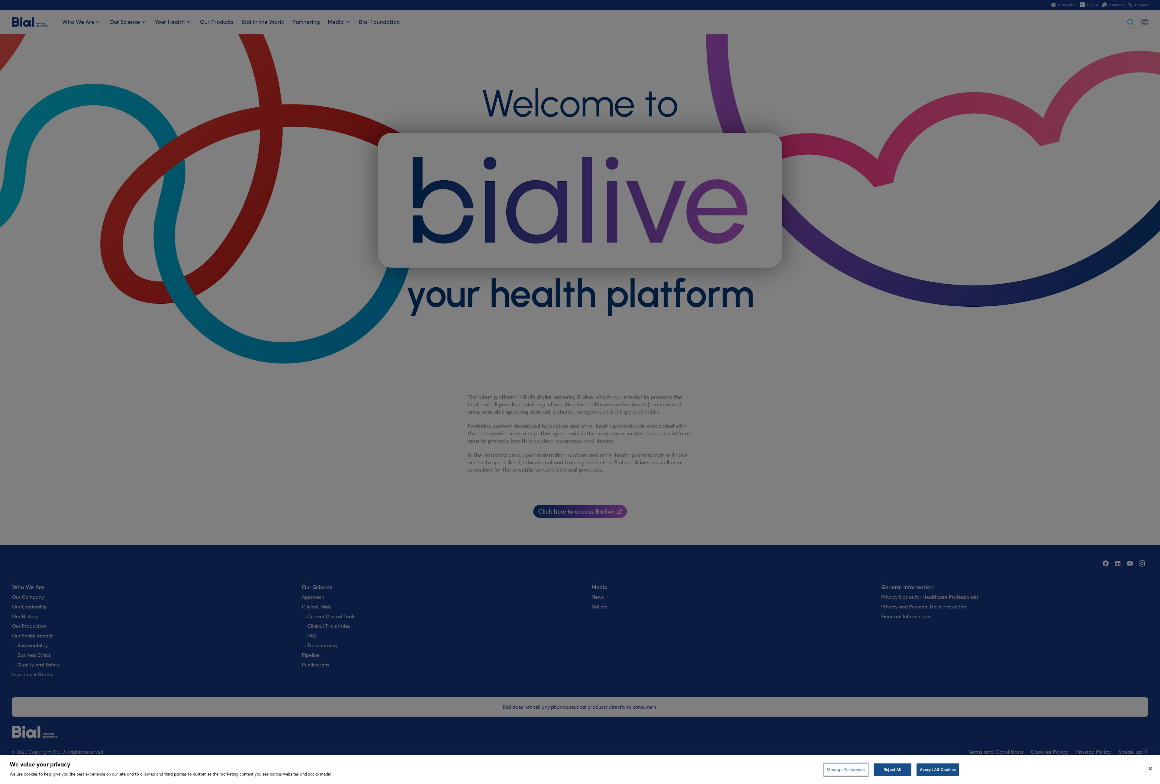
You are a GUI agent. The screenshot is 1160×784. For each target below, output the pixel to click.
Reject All (892, 769)
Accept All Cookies (937, 769)
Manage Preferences (846, 769)
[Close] (1150, 768)
